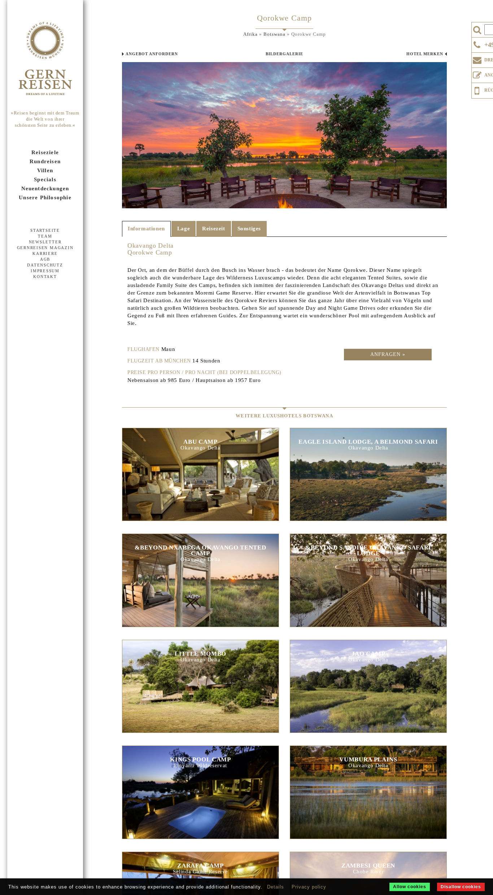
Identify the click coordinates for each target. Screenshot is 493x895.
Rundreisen (45, 161)
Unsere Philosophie (45, 197)
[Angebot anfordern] (477, 73)
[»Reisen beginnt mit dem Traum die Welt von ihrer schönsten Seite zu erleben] (45, 59)
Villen (45, 170)
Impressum (45, 271)
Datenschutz (45, 265)
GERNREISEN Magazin (45, 248)
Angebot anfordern (152, 54)
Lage (183, 228)
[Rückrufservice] (477, 89)
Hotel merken (424, 54)
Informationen (146, 228)
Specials (45, 179)
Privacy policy (309, 887)
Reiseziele (45, 152)
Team (45, 236)
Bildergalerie (284, 54)
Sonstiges (249, 228)
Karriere (44, 253)
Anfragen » (387, 354)
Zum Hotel (200, 478)
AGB (45, 259)
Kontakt (45, 276)
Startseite (45, 230)
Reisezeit (213, 228)
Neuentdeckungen (45, 188)
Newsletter (45, 242)
